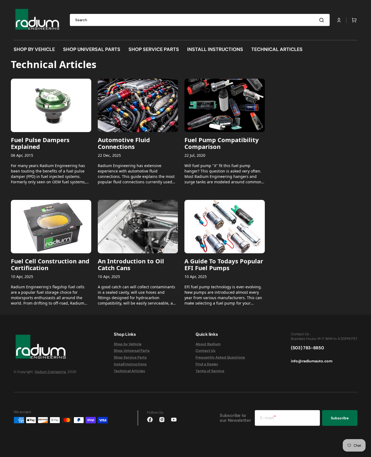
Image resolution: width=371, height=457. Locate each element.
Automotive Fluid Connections (124, 143)
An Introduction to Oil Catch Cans (131, 264)
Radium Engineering (50, 371)
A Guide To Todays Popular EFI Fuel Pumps (223, 264)
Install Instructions (130, 364)
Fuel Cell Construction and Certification (50, 264)
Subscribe (340, 418)
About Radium (208, 344)
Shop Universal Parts (132, 350)
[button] (339, 20)
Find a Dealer (207, 364)
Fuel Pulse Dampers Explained (40, 143)
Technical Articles (129, 371)
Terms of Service (210, 371)
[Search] (323, 20)
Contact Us (205, 350)
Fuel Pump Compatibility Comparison (221, 143)
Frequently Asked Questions (220, 357)
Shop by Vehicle (128, 344)
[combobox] (200, 20)
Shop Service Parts (130, 357)
